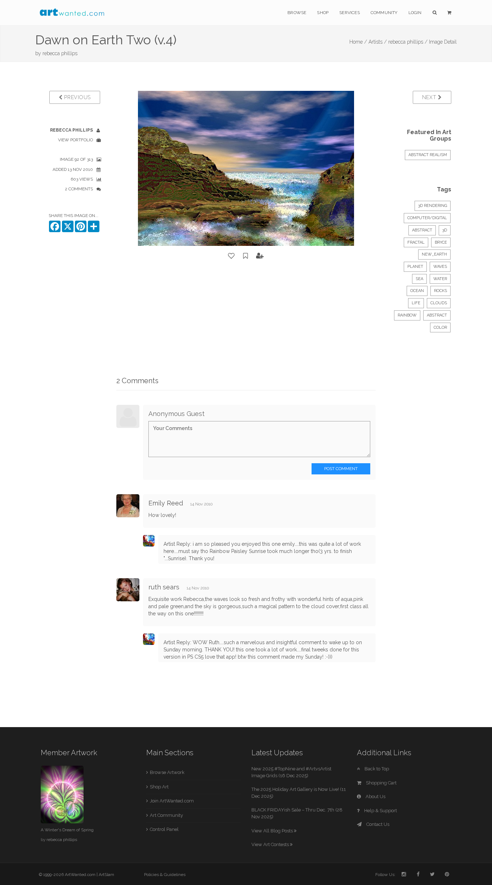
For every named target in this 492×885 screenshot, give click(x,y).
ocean (417, 290)
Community (384, 12)
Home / (358, 42)
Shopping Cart (381, 783)
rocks (440, 290)
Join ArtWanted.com (172, 801)
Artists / (377, 42)
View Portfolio (75, 139)
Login (415, 12)
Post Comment (341, 468)
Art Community (166, 815)
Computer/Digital (427, 218)
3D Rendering (432, 205)
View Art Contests (270, 844)
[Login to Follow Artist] (260, 255)
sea (419, 278)
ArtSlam (106, 874)
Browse (296, 12)
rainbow (407, 315)
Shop (322, 12)
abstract (437, 315)
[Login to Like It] (231, 255)
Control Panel (164, 829)
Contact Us (377, 824)
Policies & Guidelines (164, 874)
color (440, 327)
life (416, 303)
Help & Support (380, 810)
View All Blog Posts (272, 830)
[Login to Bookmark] (245, 255)
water (440, 278)
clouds (438, 303)
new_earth (434, 254)
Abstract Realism (427, 154)
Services (349, 12)
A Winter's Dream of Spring (67, 829)
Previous (77, 97)
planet (415, 266)
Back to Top (376, 768)
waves (440, 266)
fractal (416, 242)
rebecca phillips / (408, 42)
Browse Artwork (167, 772)
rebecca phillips (60, 53)
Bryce (441, 242)
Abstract (422, 230)
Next (430, 97)
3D (444, 230)
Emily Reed (165, 503)
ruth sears (163, 587)
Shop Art (159, 786)
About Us (374, 796)
